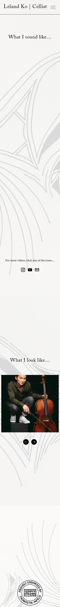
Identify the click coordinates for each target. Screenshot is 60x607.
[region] (30, 410)
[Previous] (26, 442)
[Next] (34, 442)
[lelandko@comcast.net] (37, 270)
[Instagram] (23, 270)
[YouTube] (30, 270)
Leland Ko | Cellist (25, 7)
